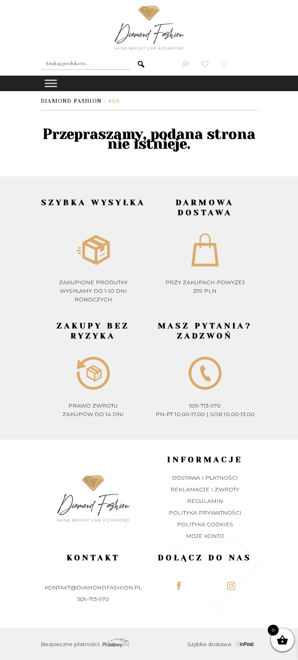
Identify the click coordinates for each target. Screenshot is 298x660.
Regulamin (205, 501)
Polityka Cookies (205, 524)
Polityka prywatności (205, 512)
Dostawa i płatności (205, 477)
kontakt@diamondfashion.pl (93, 587)
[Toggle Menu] (51, 83)
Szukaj (138, 64)
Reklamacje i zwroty (204, 489)
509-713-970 (205, 405)
